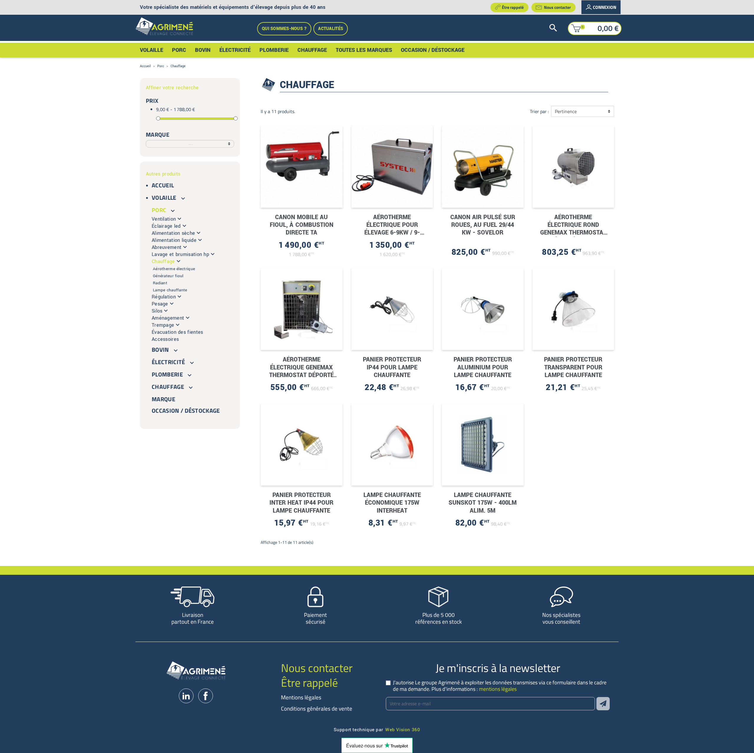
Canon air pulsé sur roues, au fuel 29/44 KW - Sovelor (482, 225)
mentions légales (498, 689)
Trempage (163, 325)
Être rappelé (513, 7)
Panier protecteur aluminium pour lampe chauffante (483, 367)
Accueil (163, 185)
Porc (159, 209)
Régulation (164, 296)
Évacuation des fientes (177, 332)
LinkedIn (186, 695)
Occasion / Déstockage (186, 410)
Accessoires (165, 339)
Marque (163, 399)
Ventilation (164, 219)
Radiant (160, 283)
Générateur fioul (168, 276)
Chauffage (163, 261)
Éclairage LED (166, 226)
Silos (157, 311)
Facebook (205, 695)
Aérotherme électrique (174, 269)
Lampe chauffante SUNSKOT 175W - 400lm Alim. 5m (483, 503)
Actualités (330, 29)
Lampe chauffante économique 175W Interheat (392, 503)
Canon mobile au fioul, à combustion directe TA (301, 225)
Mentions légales (301, 697)
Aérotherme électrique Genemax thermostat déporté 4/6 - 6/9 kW (301, 371)
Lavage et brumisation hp (180, 254)
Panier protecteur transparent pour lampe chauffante (573, 367)
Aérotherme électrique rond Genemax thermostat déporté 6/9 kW (573, 229)
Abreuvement (166, 247)
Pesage (160, 303)
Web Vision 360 (402, 729)
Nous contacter (557, 7)
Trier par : (539, 111)
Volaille (164, 197)
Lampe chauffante (170, 290)
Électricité (168, 361)
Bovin (160, 349)
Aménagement (168, 318)
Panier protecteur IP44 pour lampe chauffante (392, 367)
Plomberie (167, 374)
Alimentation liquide (174, 240)
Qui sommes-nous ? (284, 29)
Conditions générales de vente (316, 708)
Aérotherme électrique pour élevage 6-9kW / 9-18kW (392, 229)
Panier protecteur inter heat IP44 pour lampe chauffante (301, 503)
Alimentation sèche (173, 233)
